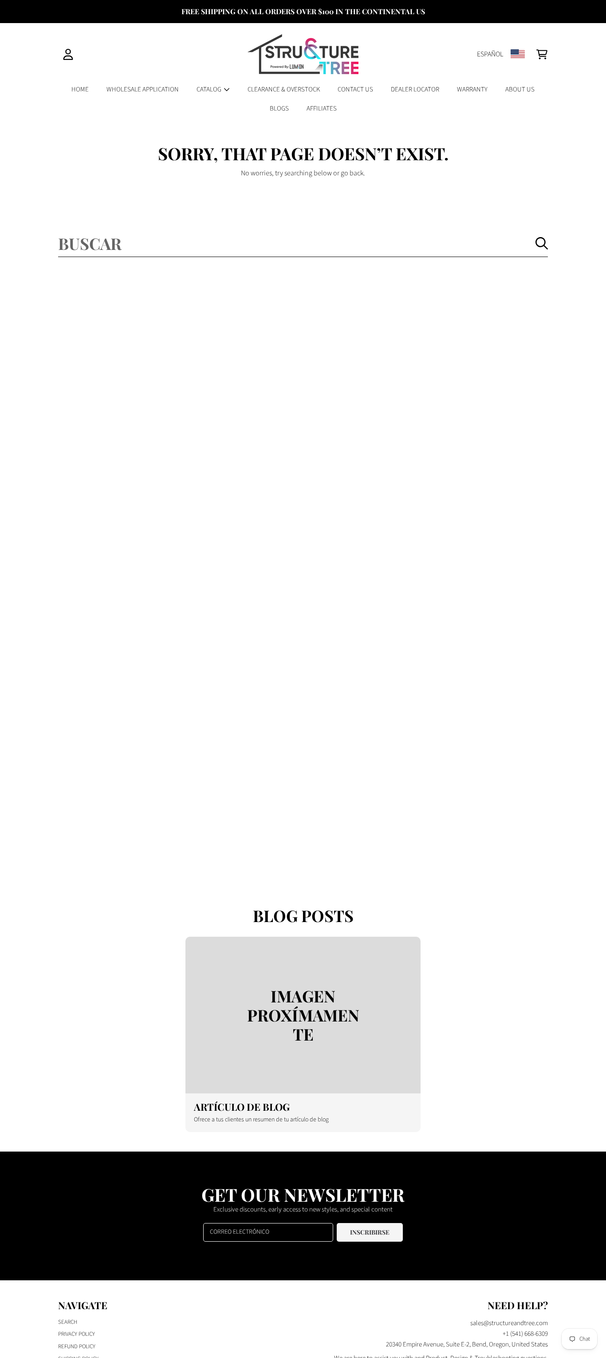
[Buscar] (541, 243)
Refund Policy (76, 1346)
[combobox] (303, 243)
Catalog (210, 89)
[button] (541, 54)
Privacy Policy (76, 1334)
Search (67, 1322)
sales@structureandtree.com (509, 1323)
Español (490, 54)
